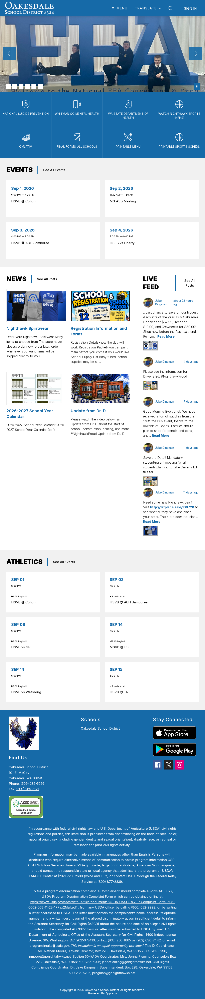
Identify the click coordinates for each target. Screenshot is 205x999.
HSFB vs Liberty (123, 243)
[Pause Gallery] (197, 86)
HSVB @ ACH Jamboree (31, 243)
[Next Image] (195, 54)
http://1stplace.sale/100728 (172, 507)
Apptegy (111, 993)
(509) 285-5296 (32, 784)
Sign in (190, 8)
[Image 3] (21, 86)
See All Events (54, 170)
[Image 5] (33, 86)
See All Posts (47, 279)
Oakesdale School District (100, 728)
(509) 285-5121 (27, 789)
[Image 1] (8, 86)
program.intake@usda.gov (49, 946)
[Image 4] (27, 86)
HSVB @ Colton (24, 201)
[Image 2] (14, 86)
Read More (166, 336)
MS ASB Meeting (124, 201)
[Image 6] (40, 86)
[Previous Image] (9, 54)
